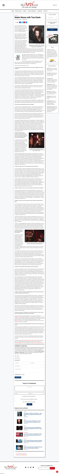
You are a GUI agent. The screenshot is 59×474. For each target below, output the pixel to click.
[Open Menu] (4, 5)
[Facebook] (53, 5)
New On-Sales (18, 11)
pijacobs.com (17, 320)
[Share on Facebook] (20, 22)
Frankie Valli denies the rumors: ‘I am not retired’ (51, 97)
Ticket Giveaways (32, 11)
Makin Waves (24, 454)
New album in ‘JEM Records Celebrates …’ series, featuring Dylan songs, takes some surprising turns (33, 414)
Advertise (39, 11)
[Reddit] (33, 467)
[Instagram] (28, 467)
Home (12, 11)
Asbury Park (18, 454)
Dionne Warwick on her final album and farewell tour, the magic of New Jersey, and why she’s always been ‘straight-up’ (52, 87)
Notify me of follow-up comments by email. (29, 399)
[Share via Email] (26, 22)
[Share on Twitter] (22, 22)
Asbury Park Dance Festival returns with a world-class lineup (52, 74)
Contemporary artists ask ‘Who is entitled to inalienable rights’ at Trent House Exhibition (52, 81)
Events (24, 11)
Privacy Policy (2, 473)
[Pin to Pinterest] (24, 22)
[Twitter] (54, 5)
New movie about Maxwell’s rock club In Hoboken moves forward (52, 69)
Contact (46, 11)
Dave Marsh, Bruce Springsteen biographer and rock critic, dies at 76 (52, 92)
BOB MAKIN (19, 19)
